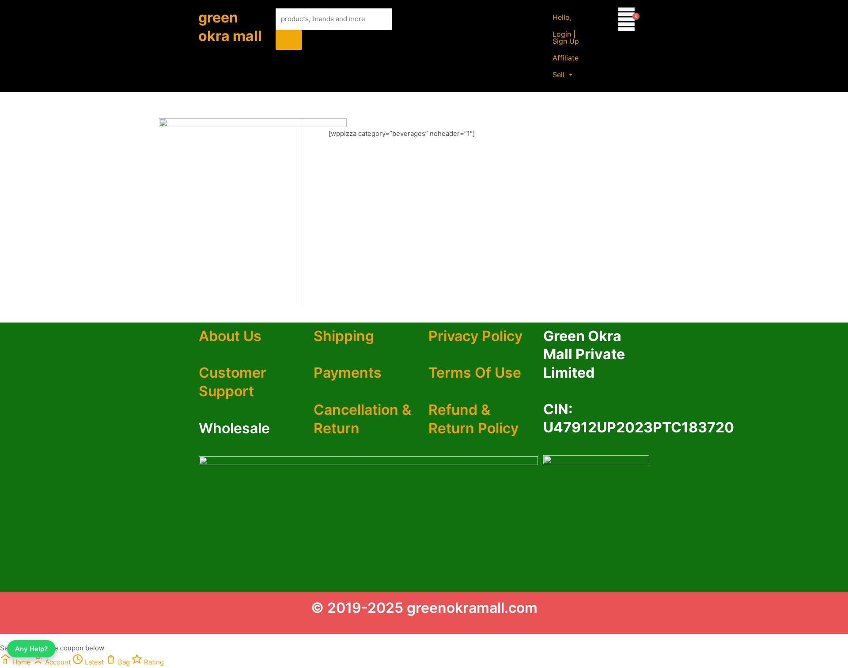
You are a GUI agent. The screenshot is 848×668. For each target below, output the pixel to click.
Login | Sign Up (566, 37)
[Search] (289, 40)
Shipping (344, 336)
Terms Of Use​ (474, 372)
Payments (348, 372)
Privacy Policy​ (475, 336)
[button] (562, 74)
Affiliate (566, 57)
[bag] (626, 19)
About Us (230, 336)
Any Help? (31, 649)
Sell (558, 74)
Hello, (562, 17)
